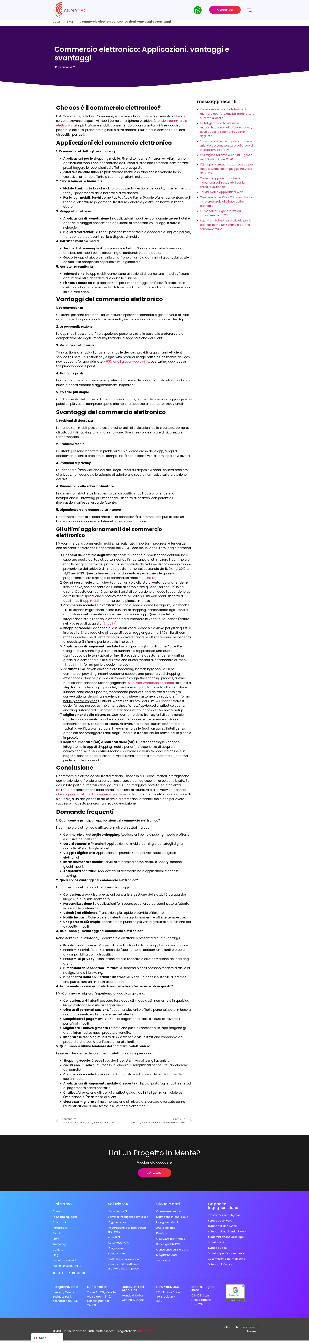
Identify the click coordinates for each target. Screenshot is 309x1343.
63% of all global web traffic (127, 361)
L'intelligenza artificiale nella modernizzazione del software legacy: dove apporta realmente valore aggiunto (226, 129)
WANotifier (164, 701)
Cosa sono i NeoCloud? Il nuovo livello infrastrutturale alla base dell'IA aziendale (226, 201)
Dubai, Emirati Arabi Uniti (133, 1288)
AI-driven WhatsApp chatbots (151, 683)
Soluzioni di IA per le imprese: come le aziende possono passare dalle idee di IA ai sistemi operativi (226, 145)
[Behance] (78, 1273)
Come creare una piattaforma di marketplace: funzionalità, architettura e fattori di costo (227, 113)
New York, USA (167, 1286)
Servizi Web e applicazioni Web (221, 192)
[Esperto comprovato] (73, 1273)
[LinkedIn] (69, 1273)
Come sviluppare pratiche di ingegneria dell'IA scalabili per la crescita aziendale (222, 182)
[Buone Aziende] (59, 1273)
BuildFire (149, 578)
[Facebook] (62, 1273)
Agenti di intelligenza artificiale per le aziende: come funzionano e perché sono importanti (225, 224)
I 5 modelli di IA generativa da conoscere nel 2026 (220, 213)
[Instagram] (83, 1273)
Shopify (109, 623)
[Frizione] (54, 1273)
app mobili (91, 601)
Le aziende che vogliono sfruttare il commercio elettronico (121, 792)
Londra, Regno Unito (202, 1288)
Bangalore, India (65, 1286)
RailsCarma (145, 1331)
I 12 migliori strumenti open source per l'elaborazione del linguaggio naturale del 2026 (226, 168)
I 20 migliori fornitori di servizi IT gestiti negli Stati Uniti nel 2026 (226, 157)
